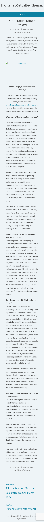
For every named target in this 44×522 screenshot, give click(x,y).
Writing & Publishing (23, 32)
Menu (26, 15)
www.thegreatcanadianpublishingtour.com (22, 105)
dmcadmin (15, 29)
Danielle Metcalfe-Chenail (22, 5)
